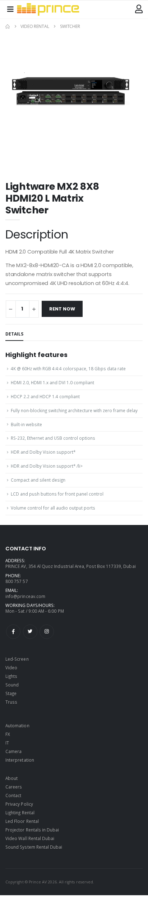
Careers (13, 787)
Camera (13, 751)
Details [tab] (14, 334)
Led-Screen (17, 659)
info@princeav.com (25, 596)
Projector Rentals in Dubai (32, 830)
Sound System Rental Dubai (33, 847)
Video (11, 667)
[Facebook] (13, 631)
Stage (11, 693)
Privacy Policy (19, 804)
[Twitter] (30, 631)
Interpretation (19, 760)
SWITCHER (70, 26)
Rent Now (62, 309)
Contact (13, 795)
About (11, 778)
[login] (139, 9)
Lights (11, 676)
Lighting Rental (19, 812)
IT (7, 743)
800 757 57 (16, 581)
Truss (11, 702)
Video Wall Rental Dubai (29, 838)
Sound (12, 685)
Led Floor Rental (22, 821)
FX (7, 734)
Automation (17, 725)
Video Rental (34, 26)
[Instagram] (47, 631)
